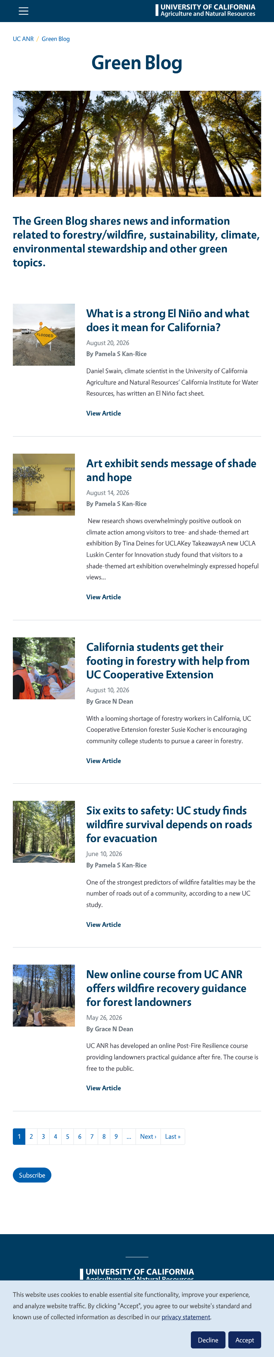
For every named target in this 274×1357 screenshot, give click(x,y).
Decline (208, 1340)
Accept (244, 1340)
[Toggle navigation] (23, 11)
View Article (103, 413)
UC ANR (23, 38)
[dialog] (137, 1318)
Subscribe (32, 1175)
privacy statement (186, 1316)
